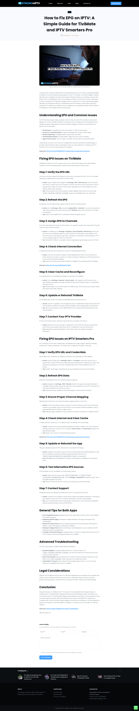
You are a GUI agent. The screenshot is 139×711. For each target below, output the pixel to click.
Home (50, 3)
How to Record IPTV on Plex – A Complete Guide (112, 677)
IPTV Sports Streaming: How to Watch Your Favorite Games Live (32, 677)
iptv (69, 12)
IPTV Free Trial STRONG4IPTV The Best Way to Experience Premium (68, 151)
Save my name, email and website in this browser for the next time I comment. (61, 652)
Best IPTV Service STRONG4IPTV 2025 (58, 265)
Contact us (86, 3)
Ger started (116, 3)
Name (43, 632)
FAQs (69, 3)
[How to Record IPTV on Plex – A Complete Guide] (99, 677)
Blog (77, 3)
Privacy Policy (58, 692)
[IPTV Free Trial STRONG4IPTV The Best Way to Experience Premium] (46, 677)
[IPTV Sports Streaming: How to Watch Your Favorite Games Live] (20, 677)
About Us (60, 3)
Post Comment (46, 657)
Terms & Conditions (60, 696)
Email (63, 632)
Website (84, 632)
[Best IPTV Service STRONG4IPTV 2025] (73, 677)
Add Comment (45, 638)
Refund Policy (58, 694)
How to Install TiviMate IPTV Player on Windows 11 (62, 609)
